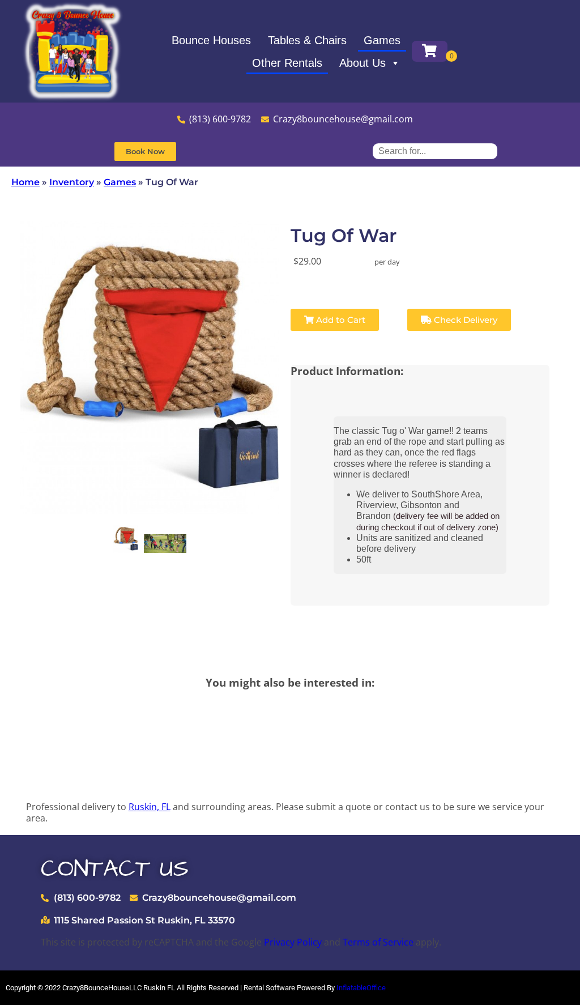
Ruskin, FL (149, 806)
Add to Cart (339, 319)
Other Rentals (287, 63)
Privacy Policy (293, 942)
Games (382, 40)
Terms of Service (378, 942)
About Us (362, 63)
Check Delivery (464, 319)
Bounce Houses (211, 40)
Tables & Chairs (307, 40)
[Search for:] (435, 151)
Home (25, 182)
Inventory (71, 182)
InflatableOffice (361, 987)
